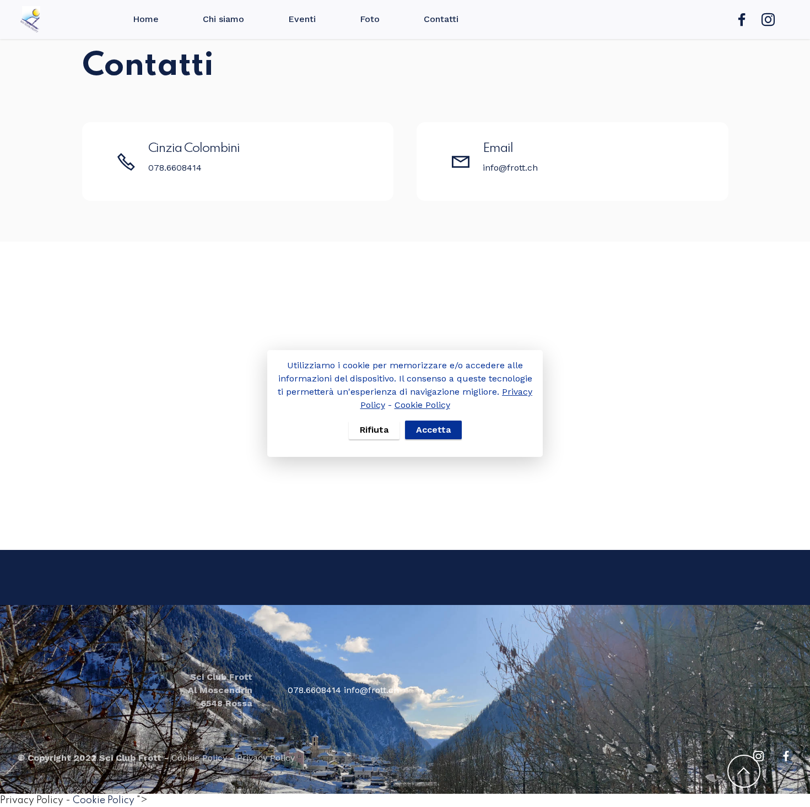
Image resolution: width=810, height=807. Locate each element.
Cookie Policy (422, 405)
